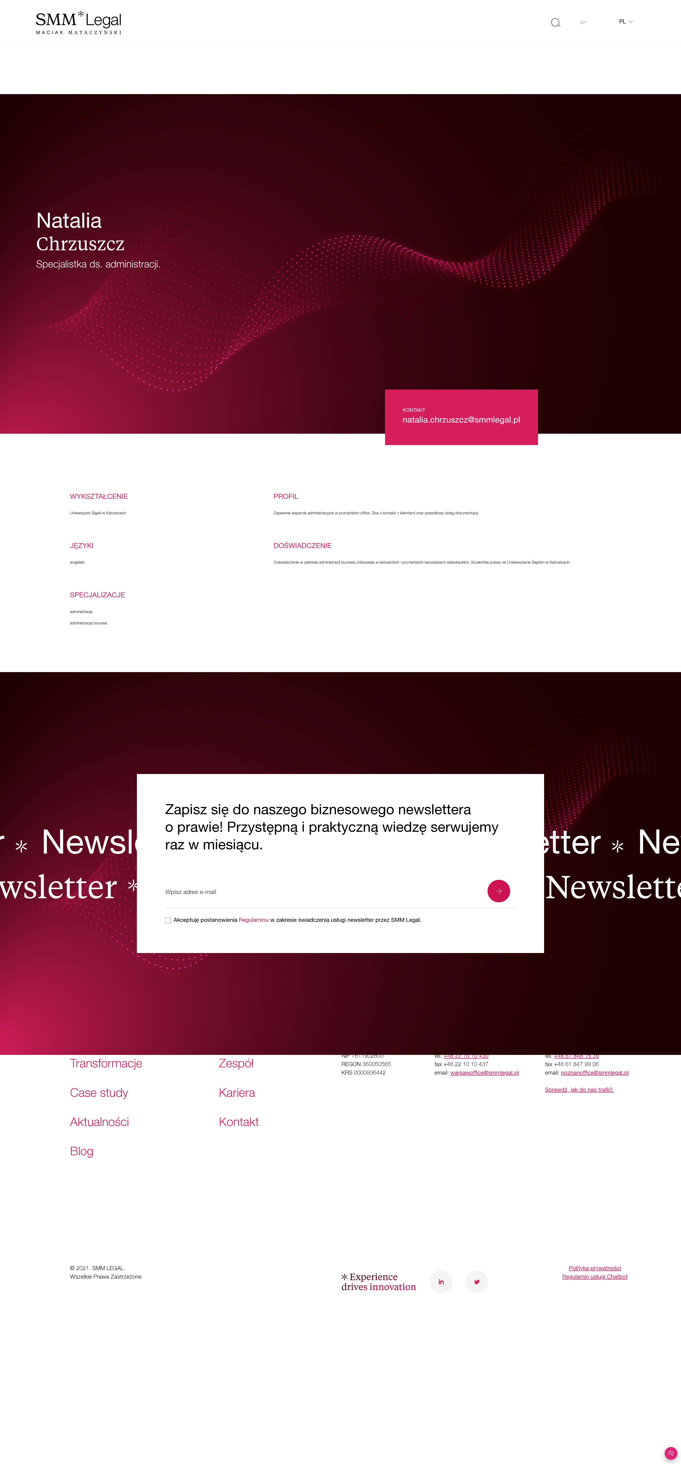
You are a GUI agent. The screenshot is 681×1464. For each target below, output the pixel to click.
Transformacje (106, 1065)
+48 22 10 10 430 (466, 1056)
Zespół (236, 1065)
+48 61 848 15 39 (576, 1056)
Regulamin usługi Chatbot (595, 1277)
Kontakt (239, 1123)
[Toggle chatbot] (671, 1453)
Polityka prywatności (595, 1269)
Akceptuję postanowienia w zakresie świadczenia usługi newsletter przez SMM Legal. (298, 920)
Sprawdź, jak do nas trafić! (579, 1090)
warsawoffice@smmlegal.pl (484, 1073)
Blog (81, 1153)
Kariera (237, 1094)
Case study (99, 1094)
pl (623, 22)
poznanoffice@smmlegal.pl (595, 1073)
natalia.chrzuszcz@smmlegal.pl (461, 421)
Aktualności (99, 1123)
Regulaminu (254, 920)
